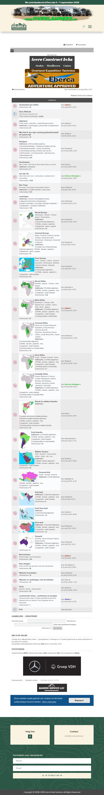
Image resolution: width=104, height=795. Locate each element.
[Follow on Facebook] (30, 736)
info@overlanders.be (74, 736)
